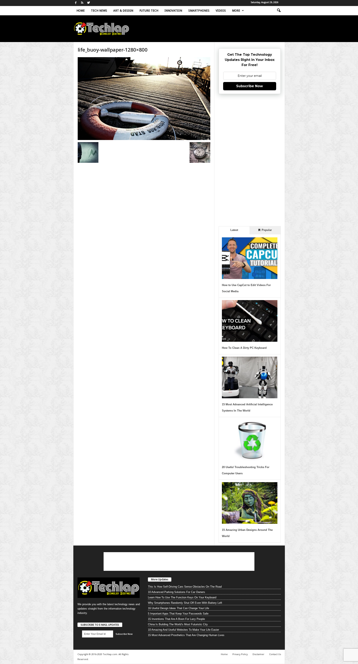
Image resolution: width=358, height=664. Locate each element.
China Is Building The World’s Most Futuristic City (178, 624)
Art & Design (123, 10)
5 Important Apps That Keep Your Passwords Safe (178, 613)
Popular (266, 230)
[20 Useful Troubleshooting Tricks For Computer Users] (249, 440)
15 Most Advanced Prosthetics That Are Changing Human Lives (186, 635)
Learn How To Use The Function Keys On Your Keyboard (182, 597)
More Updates (159, 579)
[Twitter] (88, 3)
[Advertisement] (250, 159)
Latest (234, 230)
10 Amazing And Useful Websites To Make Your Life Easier (183, 629)
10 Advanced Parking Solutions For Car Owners (176, 592)
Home (80, 10)
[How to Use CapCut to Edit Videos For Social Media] (249, 258)
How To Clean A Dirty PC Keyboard (244, 347)
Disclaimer (258, 654)
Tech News (99, 10)
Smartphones (198, 10)
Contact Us (275, 654)
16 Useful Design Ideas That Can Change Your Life (178, 608)
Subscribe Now (249, 86)
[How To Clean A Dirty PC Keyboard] (249, 321)
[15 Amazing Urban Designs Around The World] (249, 503)
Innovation (173, 10)
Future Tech (148, 10)
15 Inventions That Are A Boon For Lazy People (176, 619)
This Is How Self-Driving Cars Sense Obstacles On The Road (185, 586)
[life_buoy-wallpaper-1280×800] (144, 98)
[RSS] (82, 3)
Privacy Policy (240, 654)
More (236, 10)
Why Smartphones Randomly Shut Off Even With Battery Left (185, 602)
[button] (278, 10)
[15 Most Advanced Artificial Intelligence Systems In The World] (249, 377)
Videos (221, 10)
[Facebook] (75, 3)
